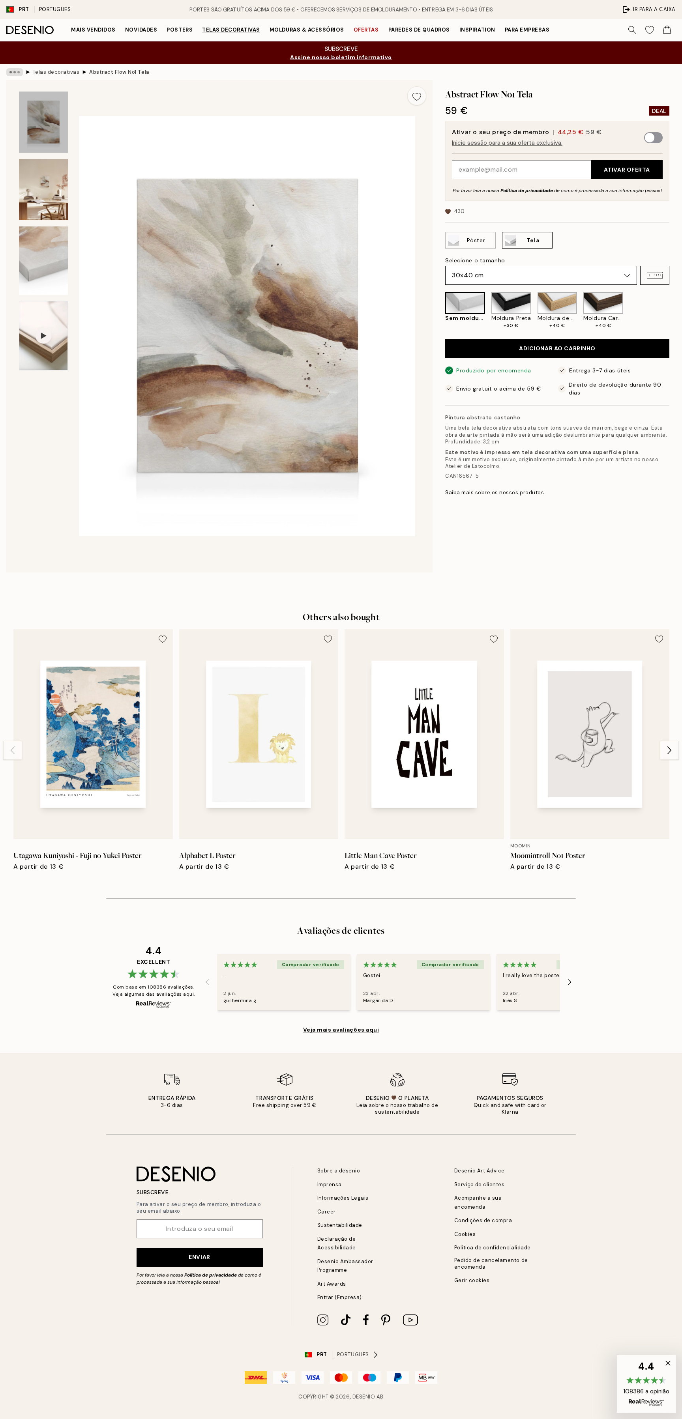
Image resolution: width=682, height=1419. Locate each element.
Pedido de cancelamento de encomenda (491, 1263)
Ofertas (366, 29)
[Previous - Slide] (439, 310)
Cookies (465, 1234)
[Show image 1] (43, 122)
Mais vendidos (93, 29)
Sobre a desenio (338, 1170)
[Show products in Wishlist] (649, 30)
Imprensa (329, 1184)
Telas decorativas (231, 29)
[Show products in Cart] (667, 30)
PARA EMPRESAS (527, 29)
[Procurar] (632, 30)
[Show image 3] (43, 260)
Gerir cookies (472, 1280)
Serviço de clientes (479, 1184)
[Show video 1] (43, 335)
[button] (654, 275)
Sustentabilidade (339, 1225)
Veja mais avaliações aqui (341, 1029)
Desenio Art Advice (479, 1170)
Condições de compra (483, 1220)
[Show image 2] (43, 189)
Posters (180, 29)
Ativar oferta (627, 169)
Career (326, 1211)
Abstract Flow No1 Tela (119, 72)
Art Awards (331, 1284)
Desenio (363, 1396)
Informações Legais (343, 1198)
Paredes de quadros (419, 29)
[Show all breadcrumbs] (14, 72)
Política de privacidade (526, 190)
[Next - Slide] (675, 310)
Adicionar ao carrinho (557, 348)
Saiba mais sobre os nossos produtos (494, 492)
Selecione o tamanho (475, 260)
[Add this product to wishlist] (416, 95)
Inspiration (477, 29)
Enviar (199, 1256)
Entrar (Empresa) (339, 1297)
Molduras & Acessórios (307, 29)
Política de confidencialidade (492, 1247)
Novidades (141, 29)
